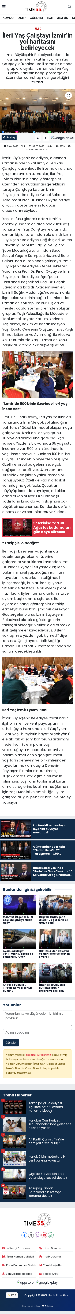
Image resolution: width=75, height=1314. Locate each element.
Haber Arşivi (50, 1274)
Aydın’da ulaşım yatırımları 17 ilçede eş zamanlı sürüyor (18, 954)
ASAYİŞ (62, 18)
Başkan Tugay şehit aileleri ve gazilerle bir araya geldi (54, 920)
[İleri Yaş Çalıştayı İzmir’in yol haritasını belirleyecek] (37, 111)
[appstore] (26, 1283)
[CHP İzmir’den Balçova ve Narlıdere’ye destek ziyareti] (55, 938)
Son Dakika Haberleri (19, 1274)
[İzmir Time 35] (36, 6)
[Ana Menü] (4, 7)
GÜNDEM (36, 18)
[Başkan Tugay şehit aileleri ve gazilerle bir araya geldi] (55, 904)
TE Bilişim (47, 1306)
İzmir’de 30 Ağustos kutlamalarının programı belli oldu (52, 988)
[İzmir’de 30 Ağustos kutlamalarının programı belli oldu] (55, 972)
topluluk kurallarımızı (39, 1055)
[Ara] (69, 7)
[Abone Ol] (62, 138)
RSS (13, 1295)
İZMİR (22, 18)
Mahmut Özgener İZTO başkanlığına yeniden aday (18, 920)
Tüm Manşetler (52, 1265)
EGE (50, 18)
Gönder (11, 1043)
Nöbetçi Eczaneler (18, 1248)
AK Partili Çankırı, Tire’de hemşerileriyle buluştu (18, 988)
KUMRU (8, 18)
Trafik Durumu (52, 1256)
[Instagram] (37, 1235)
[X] (31, 1235)
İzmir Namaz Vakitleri (20, 1256)
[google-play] (47, 1283)
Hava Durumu (52, 1248)
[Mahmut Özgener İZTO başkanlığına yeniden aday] (19, 904)
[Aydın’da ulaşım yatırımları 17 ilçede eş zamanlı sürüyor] (19, 938)
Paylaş (11, 137)
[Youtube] (44, 1235)
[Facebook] (24, 1235)
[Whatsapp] (51, 1235)
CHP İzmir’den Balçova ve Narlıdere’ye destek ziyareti (54, 954)
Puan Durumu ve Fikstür (21, 1265)
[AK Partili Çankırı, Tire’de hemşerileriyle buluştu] (19, 972)
